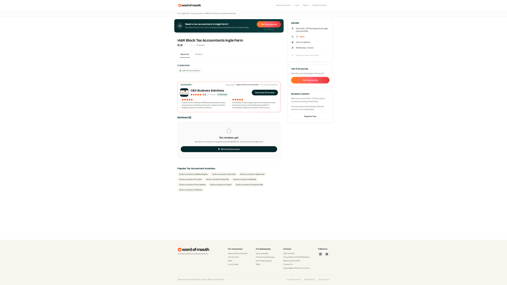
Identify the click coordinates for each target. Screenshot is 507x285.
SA (178, 13)
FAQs (230, 261)
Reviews (199, 54)
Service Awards (262, 253)
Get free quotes (269, 24)
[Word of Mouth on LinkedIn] (320, 254)
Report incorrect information (307, 55)
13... (300, 36)
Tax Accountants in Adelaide (244, 179)
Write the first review (230, 149)
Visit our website (303, 42)
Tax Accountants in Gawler (220, 185)
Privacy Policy (323, 280)
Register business (320, 5)
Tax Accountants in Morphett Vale (249, 185)
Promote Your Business (265, 257)
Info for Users (233, 257)
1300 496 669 (288, 253)
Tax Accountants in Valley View (252, 174)
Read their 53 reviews (264, 92)
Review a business (283, 5)
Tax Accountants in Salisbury (190, 190)
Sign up (306, 5)
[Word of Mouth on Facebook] (326, 254)
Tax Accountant (197, 13)
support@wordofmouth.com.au (296, 268)
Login (297, 5)
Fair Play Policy (309, 280)
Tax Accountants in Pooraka (190, 179)
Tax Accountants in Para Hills (217, 179)
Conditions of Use (293, 280)
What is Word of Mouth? (237, 253)
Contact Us (288, 264)
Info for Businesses (264, 261)
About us (185, 54)
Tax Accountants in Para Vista (224, 174)
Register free (310, 116)
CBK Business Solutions (207, 90)
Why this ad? (230, 85)
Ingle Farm (185, 13)
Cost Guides (233, 264)
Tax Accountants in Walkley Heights (193, 174)
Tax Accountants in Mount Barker (192, 185)
